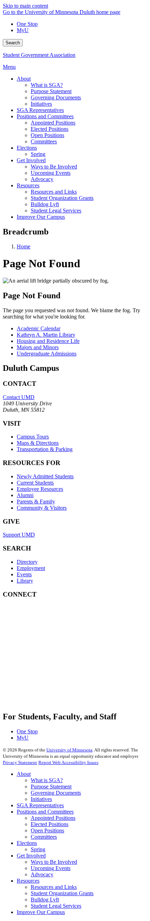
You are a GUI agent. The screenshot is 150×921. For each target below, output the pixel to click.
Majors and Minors (38, 347)
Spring (38, 849)
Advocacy (42, 874)
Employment (31, 568)
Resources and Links (54, 887)
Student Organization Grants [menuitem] (62, 198)
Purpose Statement (51, 786)
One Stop (27, 24)
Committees (44, 837)
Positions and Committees (45, 812)
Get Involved (31, 856)
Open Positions (47, 830)
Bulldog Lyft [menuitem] (45, 204)
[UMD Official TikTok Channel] (55, 695)
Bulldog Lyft (45, 900)
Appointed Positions (53, 818)
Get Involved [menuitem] (31, 160)
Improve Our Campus (41, 912)
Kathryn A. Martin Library (46, 335)
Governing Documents (56, 793)
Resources (28, 881)
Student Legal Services (56, 906)
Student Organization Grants (62, 893)
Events (24, 574)
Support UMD (19, 535)
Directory (27, 562)
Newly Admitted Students (45, 476)
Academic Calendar (38, 328)
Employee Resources (40, 489)
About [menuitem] (24, 79)
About (24, 774)
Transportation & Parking (45, 449)
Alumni (25, 495)
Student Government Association (39, 55)
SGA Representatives (40, 805)
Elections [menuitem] (27, 148)
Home (23, 246)
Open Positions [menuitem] (47, 135)
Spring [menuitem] (38, 154)
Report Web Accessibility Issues (68, 762)
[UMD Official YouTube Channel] (55, 658)
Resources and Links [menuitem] (54, 192)
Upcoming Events (50, 868)
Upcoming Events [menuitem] (50, 173)
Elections (27, 843)
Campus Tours (33, 437)
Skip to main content (25, 6)
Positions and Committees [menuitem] (45, 116)
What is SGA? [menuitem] (47, 85)
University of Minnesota (69, 749)
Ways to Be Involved (54, 862)
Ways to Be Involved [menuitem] (54, 167)
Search (13, 42)
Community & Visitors (42, 508)
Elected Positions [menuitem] (49, 129)
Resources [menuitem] (28, 185)
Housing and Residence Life (48, 341)
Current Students (35, 483)
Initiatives (41, 799)
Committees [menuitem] (44, 141)
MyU (23, 30)
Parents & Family (36, 501)
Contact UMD (19, 397)
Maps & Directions (38, 443)
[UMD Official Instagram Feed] (55, 639)
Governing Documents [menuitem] (56, 97)
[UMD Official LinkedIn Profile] (55, 677)
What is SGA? (47, 780)
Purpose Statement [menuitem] (51, 91)
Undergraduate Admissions (46, 354)
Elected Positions (49, 824)
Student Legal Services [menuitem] (56, 211)
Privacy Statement (20, 762)
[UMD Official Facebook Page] (55, 620)
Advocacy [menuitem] (42, 179)
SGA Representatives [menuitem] (40, 110)
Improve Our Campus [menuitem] (41, 217)
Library (25, 581)
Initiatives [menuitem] (41, 104)
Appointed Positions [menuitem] (53, 123)
